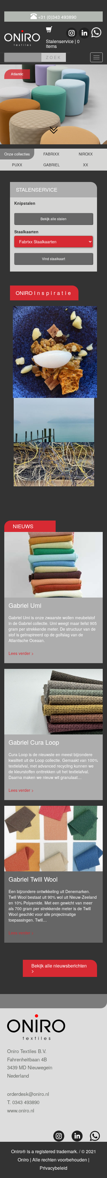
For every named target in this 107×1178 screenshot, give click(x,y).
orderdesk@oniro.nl (28, 1093)
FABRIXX (51, 154)
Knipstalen (24, 203)
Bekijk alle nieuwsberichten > (59, 968)
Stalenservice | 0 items (63, 44)
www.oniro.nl (20, 1110)
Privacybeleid (53, 1168)
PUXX (17, 164)
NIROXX (86, 154)
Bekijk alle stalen (53, 218)
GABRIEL (51, 164)
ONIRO (44, 292)
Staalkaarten (26, 231)
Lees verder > (21, 653)
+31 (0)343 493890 (56, 17)
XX (85, 164)
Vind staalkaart (53, 258)
